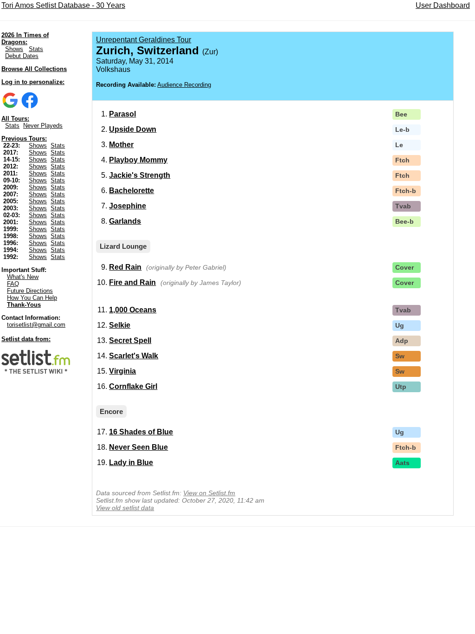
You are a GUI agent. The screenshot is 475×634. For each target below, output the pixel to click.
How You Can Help (32, 297)
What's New (23, 276)
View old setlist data (125, 507)
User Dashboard (443, 5)
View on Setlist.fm (209, 493)
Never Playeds (43, 125)
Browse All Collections (34, 68)
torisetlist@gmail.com (36, 324)
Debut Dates (22, 55)
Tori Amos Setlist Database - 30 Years (63, 5)
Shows (14, 48)
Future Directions (30, 290)
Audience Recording (184, 84)
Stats (36, 48)
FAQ (13, 283)
